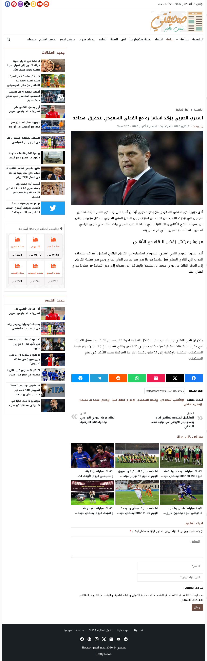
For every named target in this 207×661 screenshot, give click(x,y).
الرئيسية (197, 39)
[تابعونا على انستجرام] (20, 4)
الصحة (114, 39)
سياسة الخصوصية (74, 630)
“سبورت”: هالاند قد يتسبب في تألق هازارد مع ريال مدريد (24, 343)
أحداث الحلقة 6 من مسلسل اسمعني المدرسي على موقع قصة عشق (23, 96)
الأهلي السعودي (171, 400)
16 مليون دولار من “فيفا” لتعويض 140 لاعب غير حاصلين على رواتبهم (25, 389)
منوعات (31, 39)
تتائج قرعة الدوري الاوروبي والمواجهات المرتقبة (97, 417)
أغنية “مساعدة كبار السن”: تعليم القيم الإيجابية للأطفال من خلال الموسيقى (23, 80)
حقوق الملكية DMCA (101, 630)
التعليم (103, 39)
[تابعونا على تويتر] (26, 4)
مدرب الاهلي (192, 404)
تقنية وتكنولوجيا (140, 39)
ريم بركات (198, 126)
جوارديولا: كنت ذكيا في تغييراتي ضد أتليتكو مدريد (24, 403)
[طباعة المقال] (80, 378)
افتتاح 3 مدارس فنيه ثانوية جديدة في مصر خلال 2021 (23, 372)
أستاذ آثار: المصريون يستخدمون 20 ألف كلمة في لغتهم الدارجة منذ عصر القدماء (23, 190)
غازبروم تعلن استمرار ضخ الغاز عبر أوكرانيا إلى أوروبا (24, 124)
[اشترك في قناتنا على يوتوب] (39, 4)
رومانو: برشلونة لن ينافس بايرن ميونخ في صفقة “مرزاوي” (24, 359)
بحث (9, 40)
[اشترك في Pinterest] (13, 4)
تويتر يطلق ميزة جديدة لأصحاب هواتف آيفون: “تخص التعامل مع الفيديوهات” (23, 207)
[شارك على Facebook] (194, 378)
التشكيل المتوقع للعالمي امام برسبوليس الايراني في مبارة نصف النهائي (172, 420)
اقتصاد (158, 39)
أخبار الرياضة (182, 109)
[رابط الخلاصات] (33, 4)
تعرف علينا (123, 630)
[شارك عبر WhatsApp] (137, 378)
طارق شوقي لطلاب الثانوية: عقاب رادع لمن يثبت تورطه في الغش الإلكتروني (23, 172)
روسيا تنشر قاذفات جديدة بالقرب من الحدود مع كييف (24, 155)
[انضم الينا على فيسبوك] (7, 4)
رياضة (169, 39)
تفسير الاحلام (48, 39)
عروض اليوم (67, 39)
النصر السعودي (146, 400)
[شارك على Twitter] (175, 378)
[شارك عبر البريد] (156, 378)
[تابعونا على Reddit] (46, 4)
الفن (124, 39)
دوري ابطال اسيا (122, 400)
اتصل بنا (138, 630)
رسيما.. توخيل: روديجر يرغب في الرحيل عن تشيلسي (23, 140)
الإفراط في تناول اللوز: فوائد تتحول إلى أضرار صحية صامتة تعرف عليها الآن (23, 65)
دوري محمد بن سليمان (93, 400)
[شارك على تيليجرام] (99, 378)
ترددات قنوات (87, 39)
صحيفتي (121, 647)
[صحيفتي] (103, 21)
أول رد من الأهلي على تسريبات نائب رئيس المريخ (24, 109)
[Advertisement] (137, 76)
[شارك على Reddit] (118, 378)
